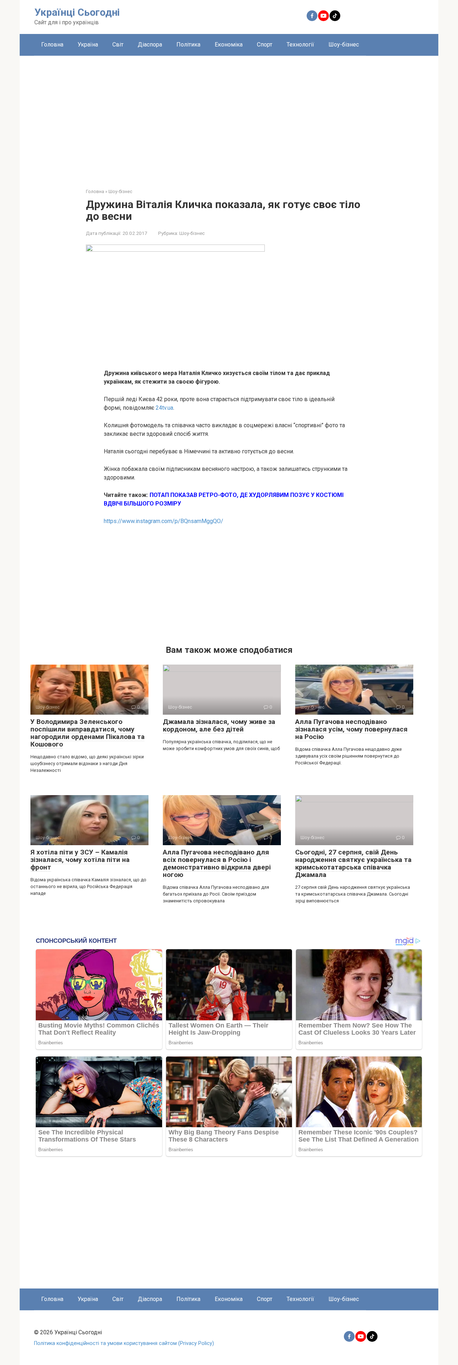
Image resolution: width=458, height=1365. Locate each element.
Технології (300, 44)
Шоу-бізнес (343, 44)
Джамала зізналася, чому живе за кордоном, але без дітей (219, 725)
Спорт (264, 44)
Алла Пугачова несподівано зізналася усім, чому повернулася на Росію (351, 729)
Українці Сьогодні (77, 12)
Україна (88, 44)
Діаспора (150, 44)
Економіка (229, 44)
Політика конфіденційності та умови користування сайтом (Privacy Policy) (124, 1343)
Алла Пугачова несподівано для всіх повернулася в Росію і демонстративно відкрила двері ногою (217, 863)
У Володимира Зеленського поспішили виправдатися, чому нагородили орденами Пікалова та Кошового (87, 733)
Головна (52, 44)
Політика (188, 44)
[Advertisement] (229, 116)
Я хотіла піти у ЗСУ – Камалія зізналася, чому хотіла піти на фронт (80, 859)
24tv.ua (164, 407)
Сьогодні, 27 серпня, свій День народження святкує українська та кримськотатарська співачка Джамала (353, 863)
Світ (117, 44)
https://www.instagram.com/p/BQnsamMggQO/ (163, 521)
